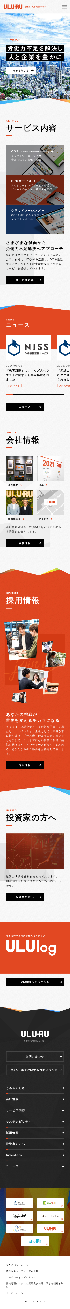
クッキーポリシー (16, 1293)
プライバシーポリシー (18, 1265)
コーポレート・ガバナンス (21, 1277)
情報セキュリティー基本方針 (22, 1271)
